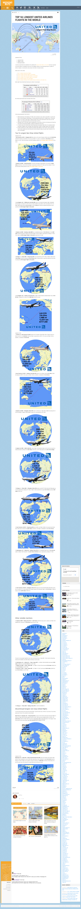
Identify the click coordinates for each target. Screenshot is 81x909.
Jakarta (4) (64, 768)
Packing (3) (64, 802)
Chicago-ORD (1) (64, 703)
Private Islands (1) (65, 812)
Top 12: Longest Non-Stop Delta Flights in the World (27, 76)
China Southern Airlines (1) (66, 706)
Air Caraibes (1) (64, 645)
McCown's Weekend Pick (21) (67, 788)
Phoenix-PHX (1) (64, 807)
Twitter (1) (63, 863)
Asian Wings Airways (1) (66, 664)
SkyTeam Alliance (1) (65, 832)
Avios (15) (63, 670)
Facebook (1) (64, 731)
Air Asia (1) (64, 641)
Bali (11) (63, 677)
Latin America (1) (65, 776)
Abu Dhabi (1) (64, 636)
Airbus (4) (64, 651)
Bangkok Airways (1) (65, 680)
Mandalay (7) (64, 786)
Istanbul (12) (64, 766)
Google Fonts (64, 906)
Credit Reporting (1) (65, 715)
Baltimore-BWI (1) (65, 678)
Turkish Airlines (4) (65, 862)
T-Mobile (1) (64, 846)
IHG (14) (63, 761)
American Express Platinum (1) (67, 658)
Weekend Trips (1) (65, 878)
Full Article (9, 884)
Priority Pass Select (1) (66, 811)
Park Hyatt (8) (64, 805)
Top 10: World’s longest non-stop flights (25, 78)
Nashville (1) (64, 798)
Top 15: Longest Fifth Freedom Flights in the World (27, 77)
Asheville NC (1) (64, 661)
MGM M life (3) (64, 792)
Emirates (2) (64, 727)
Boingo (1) (63, 685)
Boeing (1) (63, 684)
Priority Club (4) (64, 809)
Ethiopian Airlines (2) (65, 728)
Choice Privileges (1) (65, 709)
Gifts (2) (63, 742)
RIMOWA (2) (64, 814)
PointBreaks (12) (65, 808)
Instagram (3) (64, 763)
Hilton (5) (63, 754)
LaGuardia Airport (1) (65, 774)
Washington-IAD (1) (65, 877)
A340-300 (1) (64, 633)
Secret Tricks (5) (65, 824)
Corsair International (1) (66, 712)
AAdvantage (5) (64, 635)
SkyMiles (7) (64, 831)
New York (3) (64, 799)
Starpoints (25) (64, 843)
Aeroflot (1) (64, 639)
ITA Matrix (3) (64, 767)
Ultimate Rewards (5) (65, 865)
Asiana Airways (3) (65, 665)
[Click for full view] (35, 38)
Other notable (8, 887)
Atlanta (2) (64, 667)
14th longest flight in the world (36, 166)
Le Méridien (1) (64, 777)
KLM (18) (63, 772)
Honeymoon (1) (64, 755)
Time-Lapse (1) (64, 849)
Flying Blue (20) (64, 737)
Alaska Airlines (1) (65, 653)
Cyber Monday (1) (65, 717)
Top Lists (14, 788)
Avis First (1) (64, 672)
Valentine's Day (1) (65, 869)
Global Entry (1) (64, 744)
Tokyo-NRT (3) (64, 850)
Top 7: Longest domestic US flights (24, 73)
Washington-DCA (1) (65, 876)
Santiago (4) (64, 820)
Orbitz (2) (63, 801)
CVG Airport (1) (64, 716)
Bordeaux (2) (64, 686)
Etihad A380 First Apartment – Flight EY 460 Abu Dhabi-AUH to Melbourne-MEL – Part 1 (70, 889)
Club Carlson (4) (65, 711)
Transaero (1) (64, 852)
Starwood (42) (64, 844)
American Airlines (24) (66, 655)
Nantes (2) (64, 796)
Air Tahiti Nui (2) (65, 650)
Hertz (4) (63, 751)
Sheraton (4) (64, 825)
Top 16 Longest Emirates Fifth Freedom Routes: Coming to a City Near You (32, 80)
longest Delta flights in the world (42, 64)
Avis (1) (63, 671)
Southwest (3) (64, 838)
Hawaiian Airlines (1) (65, 750)
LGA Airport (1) (64, 779)
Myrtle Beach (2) (65, 795)
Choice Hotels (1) (65, 708)
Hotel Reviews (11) (65, 756)
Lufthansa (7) (64, 781)
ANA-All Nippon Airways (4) (66, 660)
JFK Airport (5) (64, 770)
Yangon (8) (64, 882)
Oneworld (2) (64, 800)
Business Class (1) (65, 691)
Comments (9, 890)
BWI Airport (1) (64, 692)
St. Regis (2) (64, 841)
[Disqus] (35, 855)
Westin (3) (64, 879)
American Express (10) (66, 657)
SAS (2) (63, 821)
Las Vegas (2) (64, 775)
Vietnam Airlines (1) (65, 870)
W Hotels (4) (64, 873)
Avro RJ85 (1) (64, 673)
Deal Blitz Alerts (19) (65, 718)
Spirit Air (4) (64, 840)
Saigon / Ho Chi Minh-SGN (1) (67, 817)
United (58, 788)
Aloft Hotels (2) (64, 654)
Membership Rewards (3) (66, 789)
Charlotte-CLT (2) (65, 699)
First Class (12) (64, 735)
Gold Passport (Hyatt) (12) (66, 746)
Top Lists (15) (64, 851)
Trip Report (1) (64, 858)
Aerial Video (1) (64, 638)
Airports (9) (64, 652)
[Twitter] (77, 7)
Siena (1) (63, 826)
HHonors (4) (64, 753)
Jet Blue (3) (64, 769)
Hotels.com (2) (64, 757)
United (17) (64, 866)
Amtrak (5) (64, 659)
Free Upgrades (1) (65, 741)
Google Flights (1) (65, 747)
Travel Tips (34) (64, 856)
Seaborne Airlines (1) (65, 823)
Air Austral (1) (64, 642)
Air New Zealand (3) (65, 648)
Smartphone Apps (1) (65, 833)
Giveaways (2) (64, 743)
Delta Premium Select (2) (66, 721)
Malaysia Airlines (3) (65, 783)
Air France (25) (64, 647)
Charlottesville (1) (65, 700)
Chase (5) (63, 702)
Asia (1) (63, 663)
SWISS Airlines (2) (65, 845)
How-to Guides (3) (65, 759)
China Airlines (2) (65, 704)
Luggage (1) (64, 782)
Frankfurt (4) (64, 740)
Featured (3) (64, 734)
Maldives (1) (64, 785)
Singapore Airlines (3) (65, 827)
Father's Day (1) (64, 732)
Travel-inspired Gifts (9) (66, 857)
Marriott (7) (64, 787)
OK (75, 574)
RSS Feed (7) (64, 815)
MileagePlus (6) (64, 793)
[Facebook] (79, 7)
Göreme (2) (64, 748)
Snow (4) (63, 837)
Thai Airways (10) (65, 847)
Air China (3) (64, 646)
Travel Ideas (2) (64, 855)
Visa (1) (63, 872)
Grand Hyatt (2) (64, 749)
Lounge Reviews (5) (65, 780)
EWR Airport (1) (64, 730)
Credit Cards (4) (65, 714)
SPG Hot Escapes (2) (65, 839)
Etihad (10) (64, 729)
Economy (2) (64, 724)
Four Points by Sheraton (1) (66, 738)
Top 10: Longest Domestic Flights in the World (26, 74)
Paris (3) (63, 804)
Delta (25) (63, 719)
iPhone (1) (63, 764)
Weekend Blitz (7, 3)
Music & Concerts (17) (65, 794)
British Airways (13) (65, 689)
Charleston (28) (64, 698)
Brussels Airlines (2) (65, 690)
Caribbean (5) (64, 696)
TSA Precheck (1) (65, 860)
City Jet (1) (64, 710)
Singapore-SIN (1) (65, 828)
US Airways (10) (64, 868)
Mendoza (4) (64, 791)
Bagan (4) (64, 676)
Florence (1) (64, 736)
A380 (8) (63, 634)
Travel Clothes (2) (65, 853)
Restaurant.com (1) (65, 813)
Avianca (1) (64, 668)
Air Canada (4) (64, 644)
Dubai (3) (63, 723)
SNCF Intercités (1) (65, 836)
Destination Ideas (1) (65, 722)
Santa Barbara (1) (65, 819)
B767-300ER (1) (64, 674)
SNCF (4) (63, 834)
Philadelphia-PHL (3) (65, 806)
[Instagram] (78, 7)
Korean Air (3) (64, 773)
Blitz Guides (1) (64, 683)
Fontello (71, 906)
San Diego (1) (64, 818)
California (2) (64, 693)
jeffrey (54, 54)
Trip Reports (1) (64, 859)
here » (78, 906)
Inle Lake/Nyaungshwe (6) (66, 762)
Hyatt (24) (64, 760)
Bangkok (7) (64, 679)
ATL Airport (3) (64, 666)
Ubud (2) (63, 864)
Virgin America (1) (65, 871)
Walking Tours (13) (65, 875)
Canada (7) (64, 695)
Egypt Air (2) (64, 725)
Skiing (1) (63, 830)
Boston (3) (64, 687)
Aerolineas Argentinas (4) (66, 640)
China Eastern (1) (65, 705)
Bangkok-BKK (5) (65, 682)
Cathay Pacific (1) (65, 697)
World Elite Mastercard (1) (66, 881)
